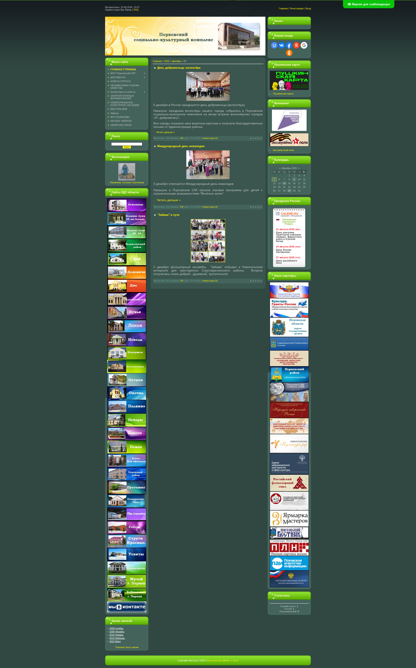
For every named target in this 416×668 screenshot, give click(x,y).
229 (181, 138)
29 (289, 190)
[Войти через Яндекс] (296, 45)
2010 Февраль (117, 638)
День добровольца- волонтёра (178, 67)
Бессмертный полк (283, 150)
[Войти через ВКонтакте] (281, 45)
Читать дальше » (165, 132)
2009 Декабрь (116, 631)
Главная (283, 8)
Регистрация (297, 8)
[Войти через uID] (274, 45)
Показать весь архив (126, 647)
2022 (166, 61)
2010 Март (115, 641)
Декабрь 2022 (289, 168)
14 (284, 183)
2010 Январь (116, 635)
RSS (136, 9)
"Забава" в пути (168, 214)
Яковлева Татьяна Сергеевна (126, 182)
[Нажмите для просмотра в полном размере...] (208, 100)
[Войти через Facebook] (289, 45)
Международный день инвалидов (181, 146)
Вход (308, 8)
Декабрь (176, 61)
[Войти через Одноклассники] (289, 53)
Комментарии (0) (210, 138)
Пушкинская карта (283, 93)
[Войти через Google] (304, 45)
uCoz (235, 660)
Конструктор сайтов (218, 660)
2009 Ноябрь (116, 628)
